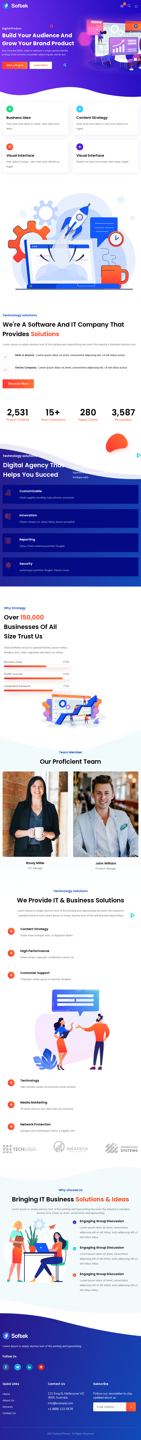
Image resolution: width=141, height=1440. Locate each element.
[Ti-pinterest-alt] (41, 1367)
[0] (122, 6)
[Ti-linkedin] (29, 1367)
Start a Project (15, 65)
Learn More (40, 65)
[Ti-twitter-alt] (17, 1367)
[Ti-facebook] (6, 1367)
